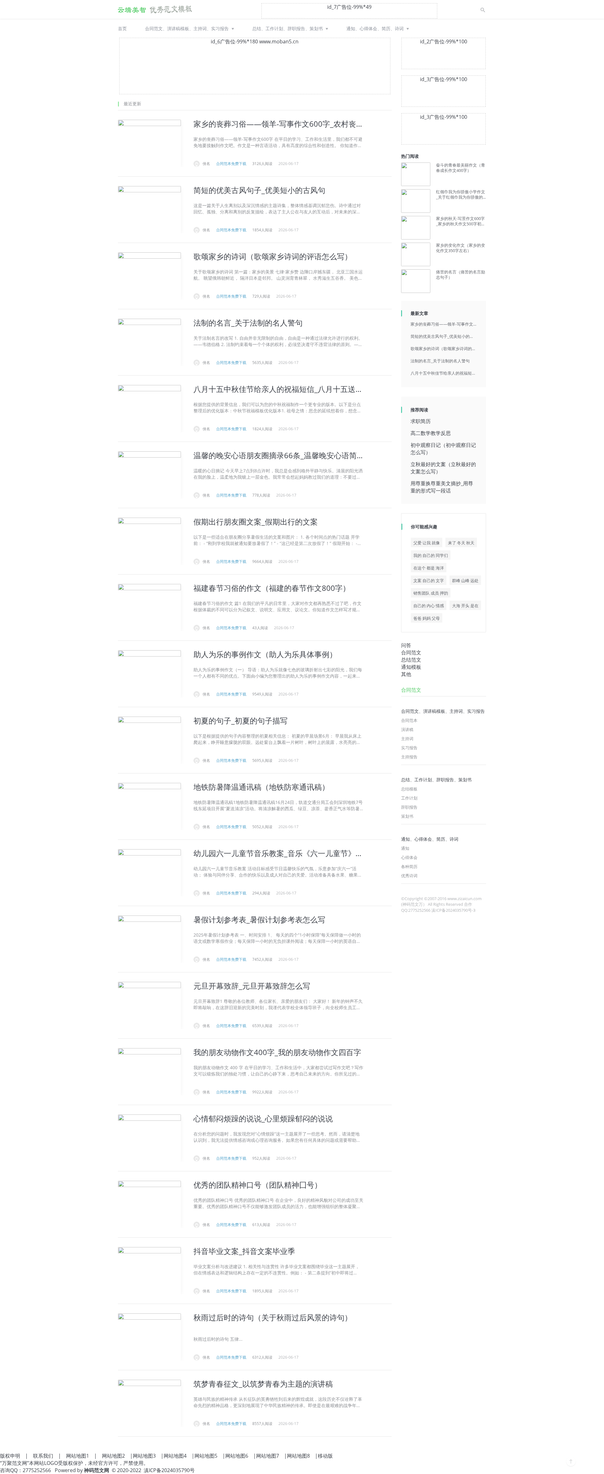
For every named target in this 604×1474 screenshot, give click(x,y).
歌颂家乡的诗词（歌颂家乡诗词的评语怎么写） (444, 348)
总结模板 (409, 789)
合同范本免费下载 (231, 163)
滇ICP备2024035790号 (169, 1470)
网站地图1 (77, 1455)
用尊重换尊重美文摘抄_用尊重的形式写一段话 (442, 487)
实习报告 (409, 748)
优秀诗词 (409, 875)
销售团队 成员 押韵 (430, 593)
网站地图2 (113, 1455)
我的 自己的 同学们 (430, 555)
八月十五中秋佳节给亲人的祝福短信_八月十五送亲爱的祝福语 (444, 373)
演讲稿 (407, 729)
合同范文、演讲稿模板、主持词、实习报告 (187, 28)
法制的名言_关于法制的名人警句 (440, 361)
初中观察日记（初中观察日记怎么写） (443, 449)
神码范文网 (96, 1470)
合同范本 (409, 720)
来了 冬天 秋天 (461, 543)
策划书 (407, 816)
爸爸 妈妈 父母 (426, 618)
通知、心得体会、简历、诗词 (375, 28)
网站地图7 (267, 1455)
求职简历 (421, 421)
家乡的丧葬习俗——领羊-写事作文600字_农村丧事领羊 (444, 324)
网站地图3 (144, 1455)
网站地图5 (205, 1455)
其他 (406, 674)
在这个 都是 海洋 (428, 568)
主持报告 (409, 757)
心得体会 (409, 857)
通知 (405, 848)
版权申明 (10, 1455)
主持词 (407, 738)
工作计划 (409, 798)
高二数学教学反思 (431, 433)
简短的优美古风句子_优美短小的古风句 (444, 336)
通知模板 (411, 666)
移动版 (325, 1455)
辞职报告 (409, 807)
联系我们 (43, 1455)
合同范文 (411, 652)
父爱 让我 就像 (426, 543)
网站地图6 (236, 1455)
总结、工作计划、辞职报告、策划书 (287, 28)
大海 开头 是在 (465, 605)
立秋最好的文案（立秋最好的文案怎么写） (443, 468)
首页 (122, 28)
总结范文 (411, 659)
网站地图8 (298, 1455)
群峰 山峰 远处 (465, 580)
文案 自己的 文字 (428, 580)
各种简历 (409, 866)
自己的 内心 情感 (428, 605)
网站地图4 (175, 1455)
